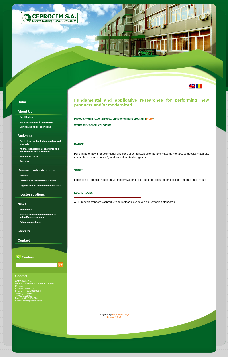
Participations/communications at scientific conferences (38, 215)
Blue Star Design (121, 314)
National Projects (29, 156)
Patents (24, 175)
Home (22, 102)
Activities (25, 136)
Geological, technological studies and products (40, 142)
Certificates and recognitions (35, 127)
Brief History (26, 117)
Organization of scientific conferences (40, 185)
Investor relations (31, 194)
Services (24, 161)
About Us (25, 111)
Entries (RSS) (114, 317)
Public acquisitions (30, 222)
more (149, 118)
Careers (24, 231)
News (22, 204)
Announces (26, 209)
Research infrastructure (36, 170)
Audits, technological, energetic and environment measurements (39, 150)
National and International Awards (38, 180)
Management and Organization (36, 122)
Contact (24, 240)
